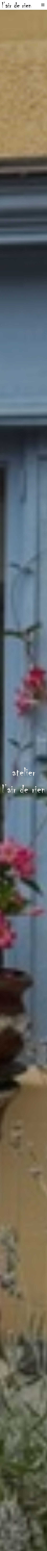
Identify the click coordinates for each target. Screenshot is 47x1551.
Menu (42, 5)
